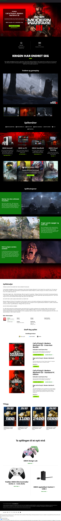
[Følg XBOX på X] (12, 512)
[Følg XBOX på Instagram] (14, 512)
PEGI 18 (8, 318)
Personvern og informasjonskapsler (22, 520)
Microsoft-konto (54, 514)
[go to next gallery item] (57, 89)
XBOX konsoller (2, 514)
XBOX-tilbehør (17, 514)
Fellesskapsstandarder (35, 514)
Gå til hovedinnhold (3, 0)
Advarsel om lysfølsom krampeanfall (45, 514)
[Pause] (2, 35)
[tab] (11, 111)
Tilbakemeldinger (29, 514)
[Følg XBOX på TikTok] (18, 512)
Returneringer (6, 515)
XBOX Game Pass (12, 514)
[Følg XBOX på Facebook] (10, 512)
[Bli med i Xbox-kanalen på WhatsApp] (16, 512)
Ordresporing (11, 515)
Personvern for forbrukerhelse (5, 520)
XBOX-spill (7, 514)
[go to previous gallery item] (4, 89)
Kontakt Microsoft (13, 520)
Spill (0, 516)
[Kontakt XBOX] (8, 512)
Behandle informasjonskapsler (33, 520)
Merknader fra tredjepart (51, 520)
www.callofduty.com (15, 503)
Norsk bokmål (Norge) (3, 518)
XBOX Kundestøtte (23, 514)
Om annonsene (58, 520)
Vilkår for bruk (40, 520)
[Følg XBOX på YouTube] (20, 512)
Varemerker (45, 520)
